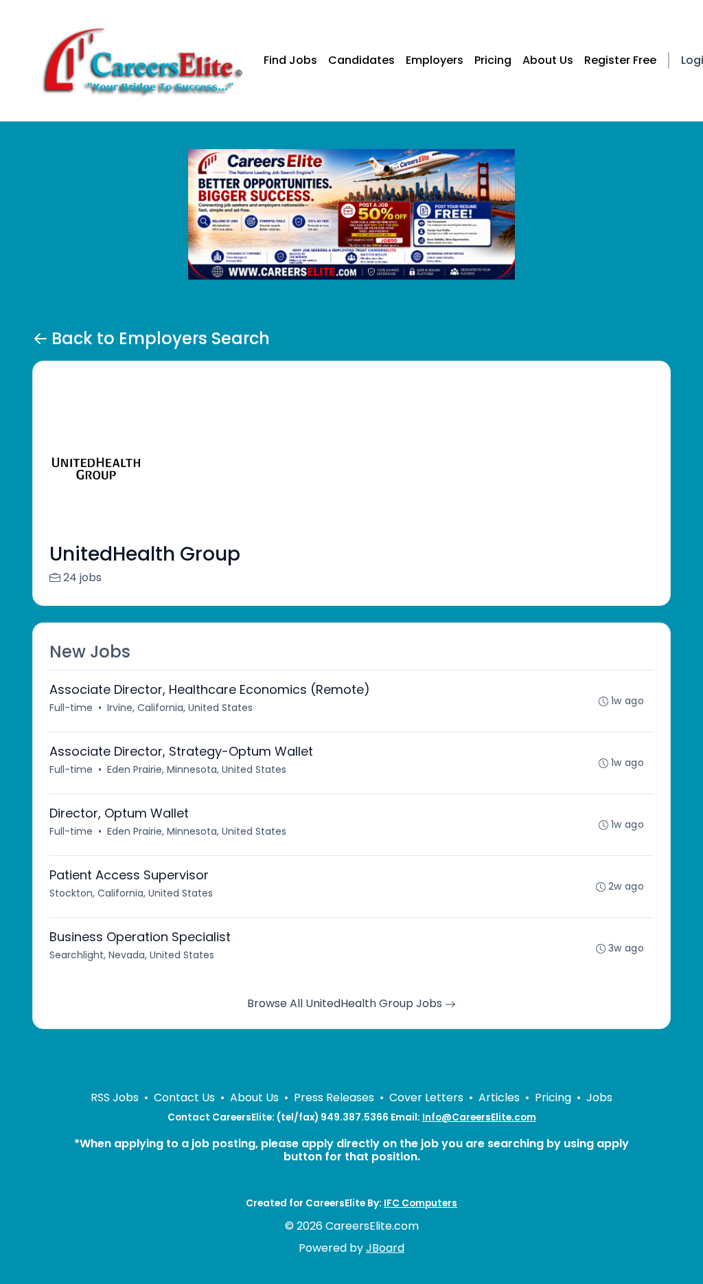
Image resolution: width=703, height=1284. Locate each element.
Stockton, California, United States (131, 893)
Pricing (492, 60)
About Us (547, 60)
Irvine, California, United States (180, 707)
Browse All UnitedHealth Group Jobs (346, 1003)
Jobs (599, 1097)
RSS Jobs (115, 1097)
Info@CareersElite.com (479, 1117)
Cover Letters (426, 1097)
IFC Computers (420, 1203)
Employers (434, 60)
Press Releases (334, 1097)
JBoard (385, 1248)
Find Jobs (290, 60)
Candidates (361, 60)
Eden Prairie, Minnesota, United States (196, 769)
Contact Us (184, 1097)
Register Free (620, 60)
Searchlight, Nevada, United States (131, 955)
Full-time (71, 707)
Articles (499, 1097)
